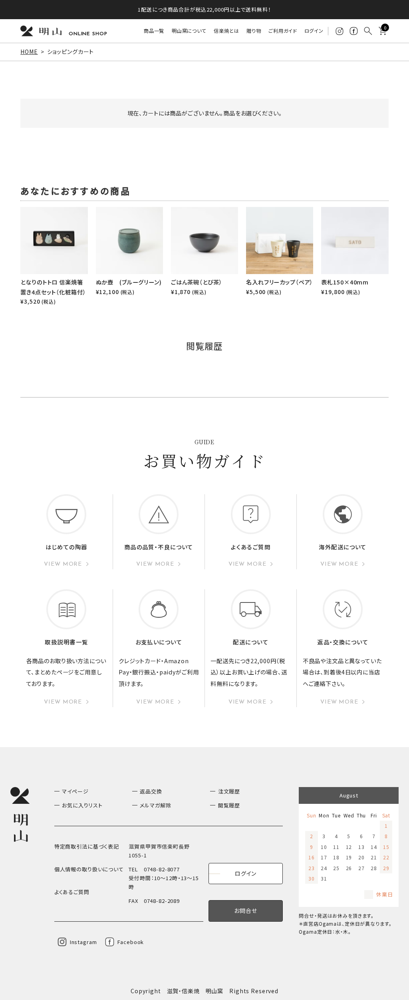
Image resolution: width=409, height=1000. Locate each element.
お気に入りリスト (82, 805)
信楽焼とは (226, 30)
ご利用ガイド (282, 30)
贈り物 (253, 30)
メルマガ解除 (155, 805)
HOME (29, 52)
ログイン (314, 30)
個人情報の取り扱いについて (89, 869)
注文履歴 (229, 791)
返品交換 (151, 791)
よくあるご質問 (71, 892)
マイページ (75, 791)
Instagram (83, 942)
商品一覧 (154, 30)
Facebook (130, 942)
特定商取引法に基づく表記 (86, 846)
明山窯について (189, 30)
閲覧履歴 (229, 805)
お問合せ (245, 911)
